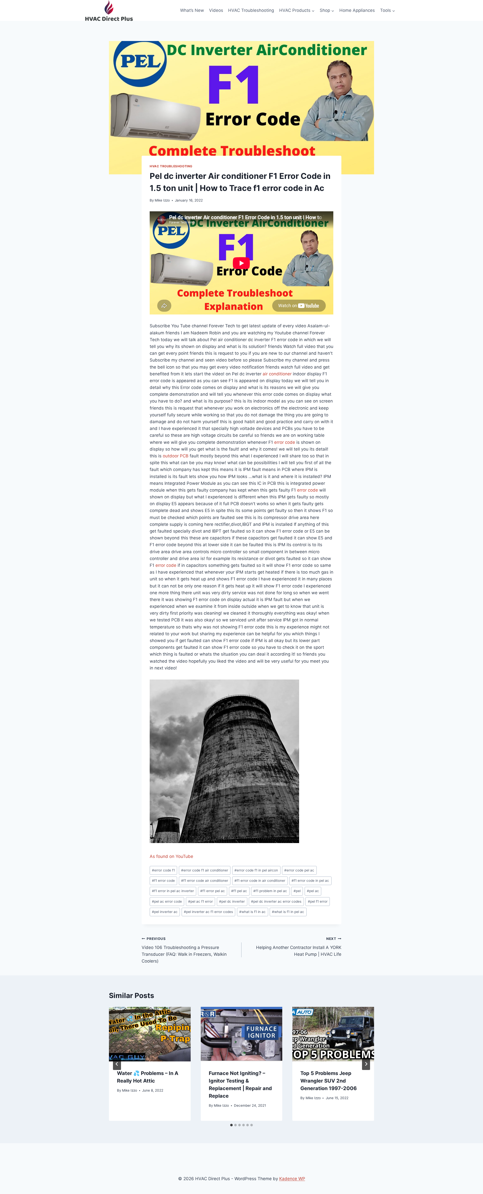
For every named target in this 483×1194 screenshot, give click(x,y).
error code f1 (163, 870)
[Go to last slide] (117, 1064)
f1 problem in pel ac (270, 891)
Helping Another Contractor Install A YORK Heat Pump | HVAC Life (298, 947)
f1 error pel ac (212, 891)
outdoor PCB (175, 455)
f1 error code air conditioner (204, 881)
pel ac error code (167, 901)
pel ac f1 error (200, 901)
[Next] (366, 1064)
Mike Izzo (162, 200)
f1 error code (163, 881)
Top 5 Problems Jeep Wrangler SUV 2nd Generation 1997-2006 (328, 1080)
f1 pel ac (239, 891)
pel (297, 891)
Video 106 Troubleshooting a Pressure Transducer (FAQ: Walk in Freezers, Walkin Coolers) (184, 950)
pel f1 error (318, 901)
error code (284, 442)
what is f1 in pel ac (288, 912)
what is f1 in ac (252, 912)
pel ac (313, 891)
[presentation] (150, 1034)
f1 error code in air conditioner (259, 881)
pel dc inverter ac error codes (276, 901)
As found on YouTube (171, 856)
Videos (216, 10)
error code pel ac (299, 870)
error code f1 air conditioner (204, 870)
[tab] (231, 1125)
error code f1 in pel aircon (256, 870)
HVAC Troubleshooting (251, 10)
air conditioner (277, 373)
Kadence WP (292, 1178)
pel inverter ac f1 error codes (208, 912)
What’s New (192, 10)
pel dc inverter (232, 901)
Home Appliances (357, 10)
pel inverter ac (165, 912)
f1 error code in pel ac (310, 881)
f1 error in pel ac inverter (173, 891)
